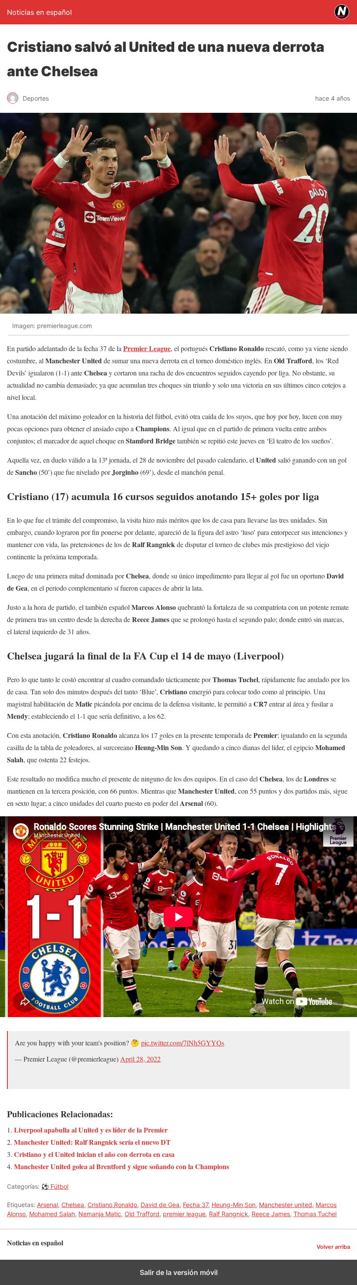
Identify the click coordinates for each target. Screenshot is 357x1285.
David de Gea (160, 1204)
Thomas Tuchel (315, 1213)
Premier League (147, 348)
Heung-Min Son (234, 1204)
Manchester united (285, 1204)
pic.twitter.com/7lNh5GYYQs (182, 1042)
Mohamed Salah (52, 1213)
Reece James (271, 1213)
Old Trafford (142, 1213)
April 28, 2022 (140, 1058)
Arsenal (47, 1204)
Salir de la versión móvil (179, 1272)
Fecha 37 (195, 1204)
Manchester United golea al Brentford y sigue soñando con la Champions (121, 1166)
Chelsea (72, 1204)
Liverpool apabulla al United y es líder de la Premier (91, 1130)
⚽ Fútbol (54, 1186)
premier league (184, 1213)
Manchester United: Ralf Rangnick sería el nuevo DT (92, 1142)
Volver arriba (333, 1247)
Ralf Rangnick (228, 1213)
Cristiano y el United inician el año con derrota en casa (94, 1154)
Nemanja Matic (99, 1213)
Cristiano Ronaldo (112, 1204)
